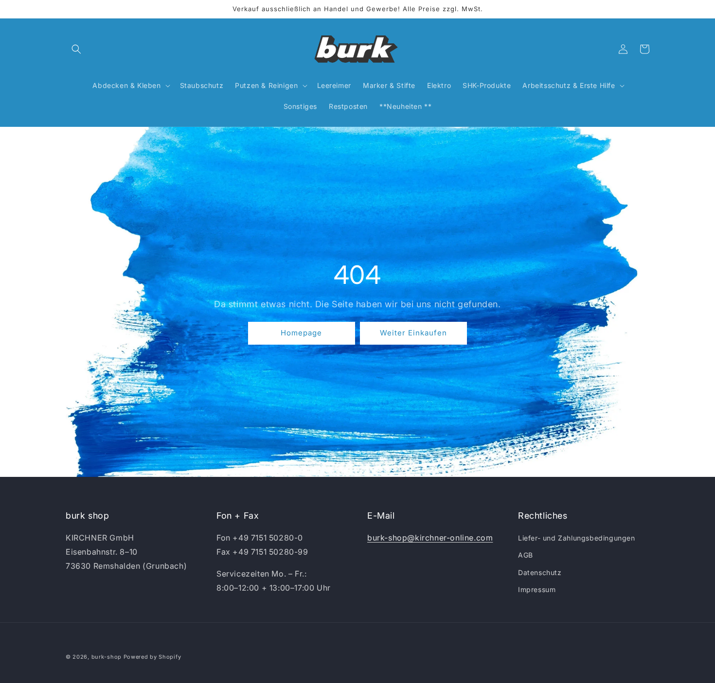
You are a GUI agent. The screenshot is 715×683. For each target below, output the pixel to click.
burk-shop (106, 656)
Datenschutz (540, 572)
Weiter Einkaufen (413, 333)
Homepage (301, 333)
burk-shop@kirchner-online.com (430, 538)
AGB (525, 555)
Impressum (536, 589)
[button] (76, 49)
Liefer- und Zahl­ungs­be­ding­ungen (576, 538)
